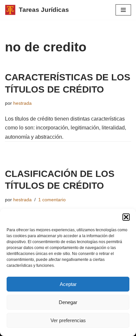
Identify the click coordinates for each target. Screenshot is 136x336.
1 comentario (52, 199)
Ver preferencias (68, 320)
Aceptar (68, 284)
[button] (126, 217)
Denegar (68, 302)
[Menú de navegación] (123, 9)
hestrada (22, 103)
